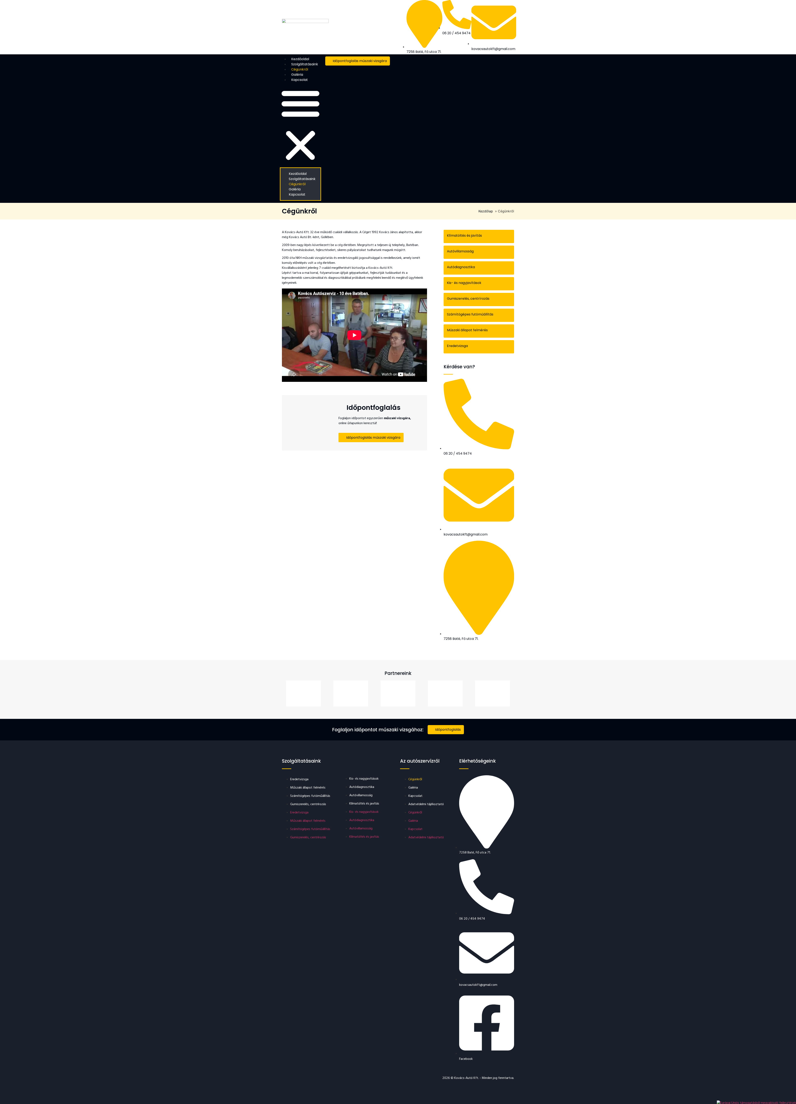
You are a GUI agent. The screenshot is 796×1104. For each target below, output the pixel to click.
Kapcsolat (299, 79)
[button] (300, 124)
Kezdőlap (485, 211)
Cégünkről (299, 69)
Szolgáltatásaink (304, 64)
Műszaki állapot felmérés (467, 330)
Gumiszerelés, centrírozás (468, 298)
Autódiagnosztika (461, 267)
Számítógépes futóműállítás (470, 314)
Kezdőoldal (300, 59)
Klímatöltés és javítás (464, 235)
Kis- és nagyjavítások (464, 282)
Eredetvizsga (457, 345)
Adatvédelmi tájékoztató (426, 804)
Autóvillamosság (460, 251)
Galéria (297, 74)
